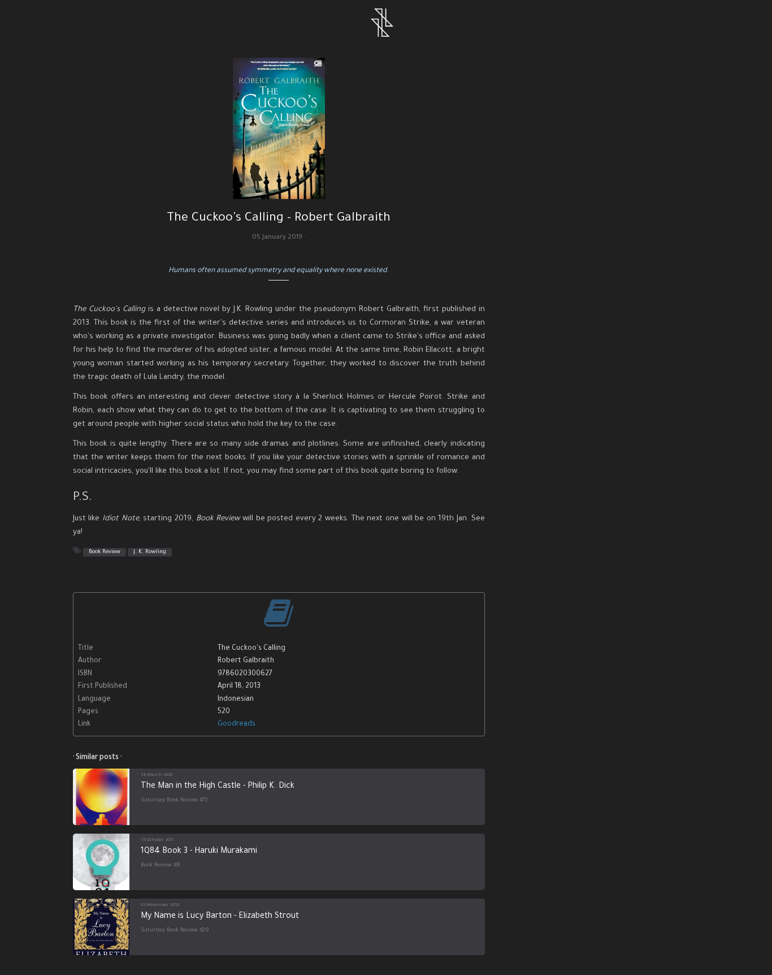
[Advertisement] (600, 124)
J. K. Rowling (149, 552)
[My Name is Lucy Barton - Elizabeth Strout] (101, 927)
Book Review (104, 552)
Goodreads (236, 724)
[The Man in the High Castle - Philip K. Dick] (101, 797)
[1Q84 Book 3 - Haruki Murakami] (101, 862)
